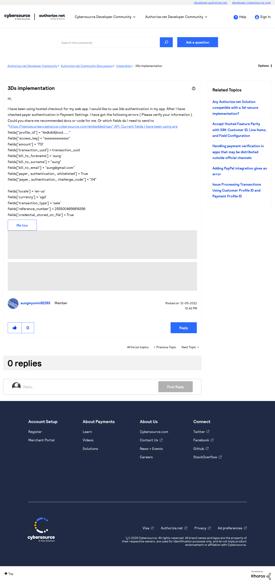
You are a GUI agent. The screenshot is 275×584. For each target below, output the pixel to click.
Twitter (199, 432)
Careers (146, 457)
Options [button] (263, 65)
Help (242, 17)
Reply (183, 328)
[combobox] (115, 42)
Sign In (265, 17)
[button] (15, 327)
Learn (87, 432)
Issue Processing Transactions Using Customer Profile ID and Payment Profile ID (236, 190)
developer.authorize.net (211, 2)
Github (198, 448)
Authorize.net (172, 528)
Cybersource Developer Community (17, 16)
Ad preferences (230, 528)
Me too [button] (22, 225)
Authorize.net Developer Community (174, 17)
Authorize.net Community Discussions (87, 66)
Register (35, 432)
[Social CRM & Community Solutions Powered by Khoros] (261, 574)
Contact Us (149, 440)
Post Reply (175, 387)
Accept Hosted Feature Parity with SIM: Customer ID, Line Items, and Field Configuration (239, 130)
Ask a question (197, 42)
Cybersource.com (154, 432)
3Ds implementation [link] (148, 66)
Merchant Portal (41, 440)
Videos (88, 440)
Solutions (90, 448)
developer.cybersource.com (251, 2)
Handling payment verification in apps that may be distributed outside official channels (238, 152)
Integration (124, 66)
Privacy (200, 528)
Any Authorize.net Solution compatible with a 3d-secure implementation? (235, 107)
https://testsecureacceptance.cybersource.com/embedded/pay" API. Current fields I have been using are (93, 126)
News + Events (151, 448)
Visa (146, 528)
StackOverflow (205, 457)
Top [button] (10, 573)
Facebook (201, 440)
